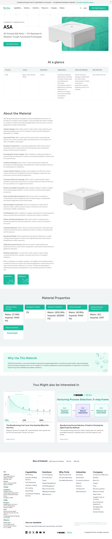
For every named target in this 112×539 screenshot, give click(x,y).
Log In (85, 8)
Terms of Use (90, 522)
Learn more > (10, 439)
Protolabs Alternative (66, 480)
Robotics (79, 486)
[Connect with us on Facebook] (37, 532)
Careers (95, 483)
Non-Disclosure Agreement (98, 503)
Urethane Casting (31, 485)
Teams (44, 480)
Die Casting (29, 488)
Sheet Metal (29, 491)
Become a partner (99, 489)
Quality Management (49, 483)
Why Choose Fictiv (48, 489)
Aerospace (79, 475)
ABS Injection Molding (56, 461)
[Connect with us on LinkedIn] (26, 532)
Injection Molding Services (31, 478)
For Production (47, 477)
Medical (78, 483)
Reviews (62, 8)
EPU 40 (68, 461)
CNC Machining (30, 482)
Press (94, 486)
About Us (96, 480)
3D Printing (29, 475)
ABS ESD (76, 461)
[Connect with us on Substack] (44, 532)
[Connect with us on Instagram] (30, 532)
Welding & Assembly (48, 491)
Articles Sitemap (98, 512)
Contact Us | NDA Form (100, 475)
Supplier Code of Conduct (98, 498)
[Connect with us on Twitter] (33, 532)
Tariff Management (48, 486)
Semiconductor (81, 491)
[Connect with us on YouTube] (40, 532)
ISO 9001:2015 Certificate (98, 508)
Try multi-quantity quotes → (85, 2)
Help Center (97, 494)
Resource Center (98, 491)
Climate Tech (80, 489)
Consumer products (82, 480)
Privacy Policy (97, 522)
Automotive (80, 477)
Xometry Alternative (65, 477)
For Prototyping (47, 475)
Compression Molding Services (32, 495)
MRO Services (46, 494)
